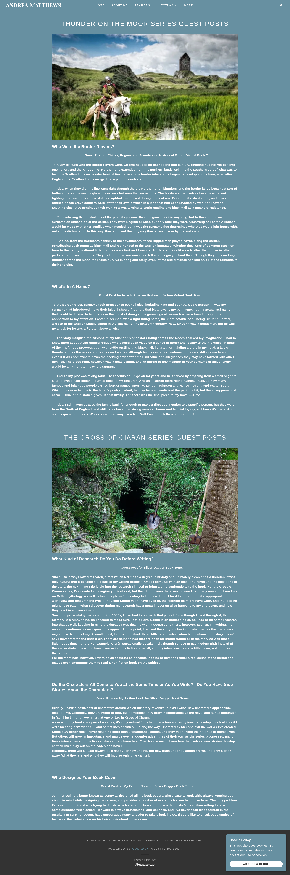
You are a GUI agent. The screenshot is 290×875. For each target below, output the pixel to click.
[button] (143, 5)
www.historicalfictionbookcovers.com (118, 819)
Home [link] (100, 5)
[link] (45, 6)
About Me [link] (120, 5)
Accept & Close (256, 864)
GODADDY (140, 848)
